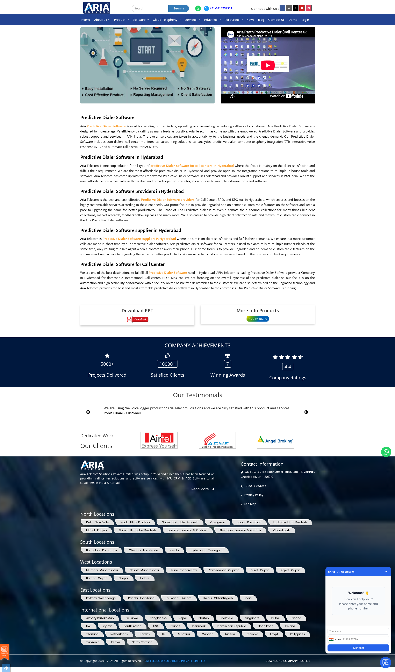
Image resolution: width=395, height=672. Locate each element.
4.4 (288, 366)
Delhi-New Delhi (97, 522)
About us (101, 20)
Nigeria (230, 634)
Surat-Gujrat (260, 570)
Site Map (250, 504)
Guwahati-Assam (179, 598)
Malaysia (227, 618)
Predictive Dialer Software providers (168, 199)
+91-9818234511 (220, 8)
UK (164, 634)
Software (139, 20)
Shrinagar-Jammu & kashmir (240, 530)
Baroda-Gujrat (96, 578)
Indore (144, 578)
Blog (261, 20)
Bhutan (204, 618)
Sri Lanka (132, 618)
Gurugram (217, 522)
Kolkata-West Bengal (101, 598)
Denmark (199, 626)
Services (191, 20)
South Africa (132, 626)
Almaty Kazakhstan (100, 618)
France (175, 626)
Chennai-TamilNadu (143, 550)
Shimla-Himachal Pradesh (137, 530)
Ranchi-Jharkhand (141, 598)
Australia (184, 634)
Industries (211, 20)
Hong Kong (265, 626)
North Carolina (142, 642)
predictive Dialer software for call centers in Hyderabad (192, 166)
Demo (293, 20)
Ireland (290, 626)
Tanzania (92, 642)
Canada (207, 634)
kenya (115, 642)
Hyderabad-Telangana (207, 550)
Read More (200, 489)
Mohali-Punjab (96, 530)
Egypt (274, 634)
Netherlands (119, 634)
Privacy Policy (253, 495)
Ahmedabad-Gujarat (224, 570)
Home (85, 20)
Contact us (276, 20)
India (248, 598)
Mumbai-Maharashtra (102, 570)
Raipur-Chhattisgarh (218, 598)
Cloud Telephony (165, 20)
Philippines (297, 634)
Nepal (183, 618)
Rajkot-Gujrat (290, 570)
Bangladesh (158, 618)
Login (305, 20)
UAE (88, 626)
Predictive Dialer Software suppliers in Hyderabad (139, 239)
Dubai (275, 618)
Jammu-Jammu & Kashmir (188, 530)
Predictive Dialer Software (107, 126)
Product (120, 20)
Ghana (296, 618)
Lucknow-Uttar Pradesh (290, 522)
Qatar (107, 626)
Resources (232, 20)
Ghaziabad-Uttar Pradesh (180, 522)
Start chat (358, 647)
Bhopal (123, 578)
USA (156, 626)
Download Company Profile (287, 661)
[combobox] (334, 639)
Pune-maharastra (184, 570)
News (250, 20)
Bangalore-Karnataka (101, 550)
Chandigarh (281, 530)
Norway (145, 634)
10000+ (167, 364)
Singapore (252, 618)
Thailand (92, 634)
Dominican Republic (231, 626)
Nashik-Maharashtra (144, 570)
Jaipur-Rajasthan (249, 522)
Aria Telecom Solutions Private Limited (174, 661)
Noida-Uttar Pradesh (135, 522)
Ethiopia (252, 634)
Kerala (174, 550)
